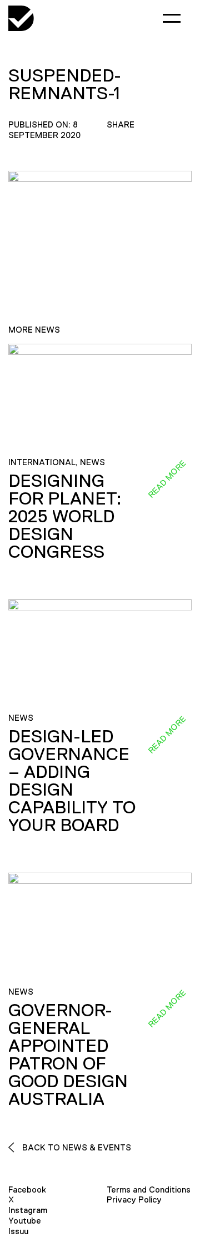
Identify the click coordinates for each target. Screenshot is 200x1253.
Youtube (24, 1220)
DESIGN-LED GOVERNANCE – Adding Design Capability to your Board (72, 780)
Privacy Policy (134, 1199)
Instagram (27, 1210)
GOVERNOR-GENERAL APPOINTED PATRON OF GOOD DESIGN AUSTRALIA (68, 1054)
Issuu (18, 1231)
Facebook (27, 1189)
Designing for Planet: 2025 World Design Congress (65, 516)
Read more (166, 478)
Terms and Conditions (149, 1189)
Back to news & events (75, 1147)
